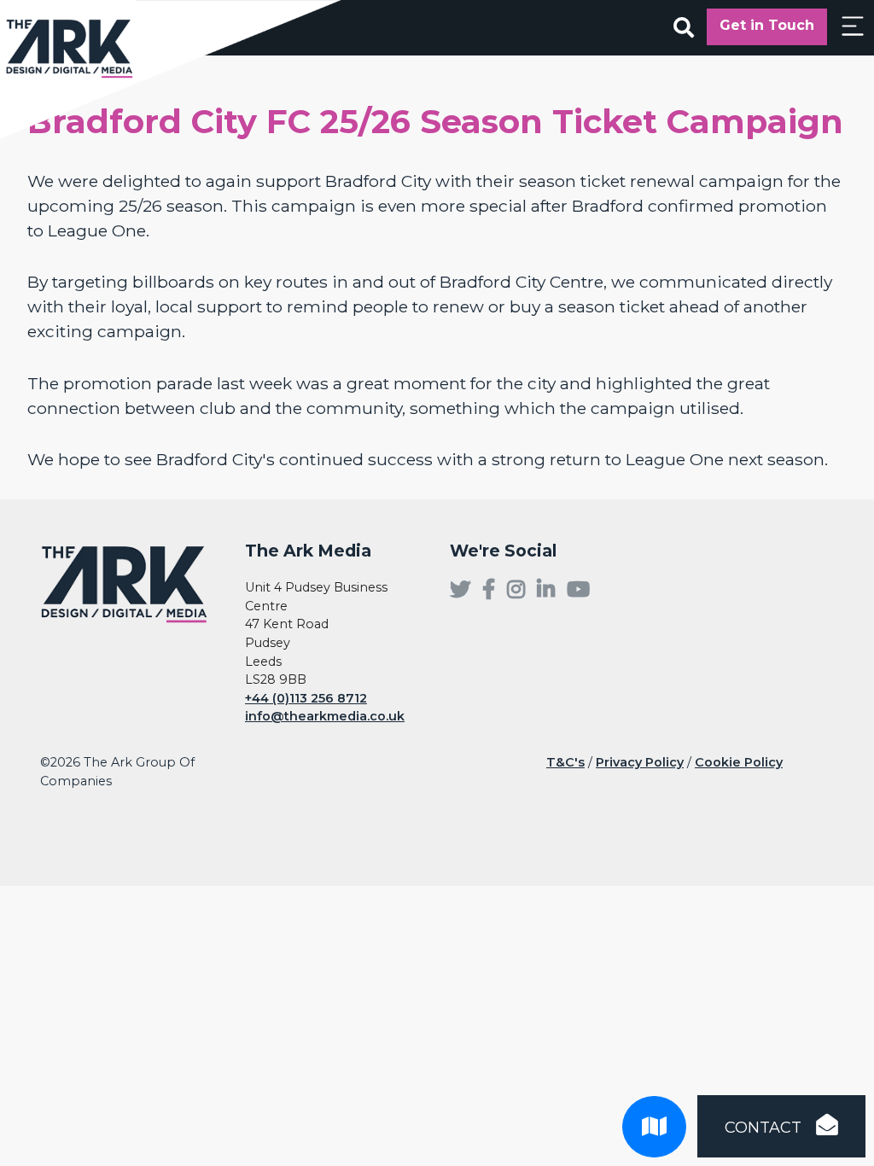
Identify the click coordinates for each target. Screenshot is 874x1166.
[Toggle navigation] (852, 25)
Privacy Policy (640, 762)
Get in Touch (767, 25)
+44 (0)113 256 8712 (306, 698)
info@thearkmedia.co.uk (325, 716)
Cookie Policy (739, 762)
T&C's (565, 762)
